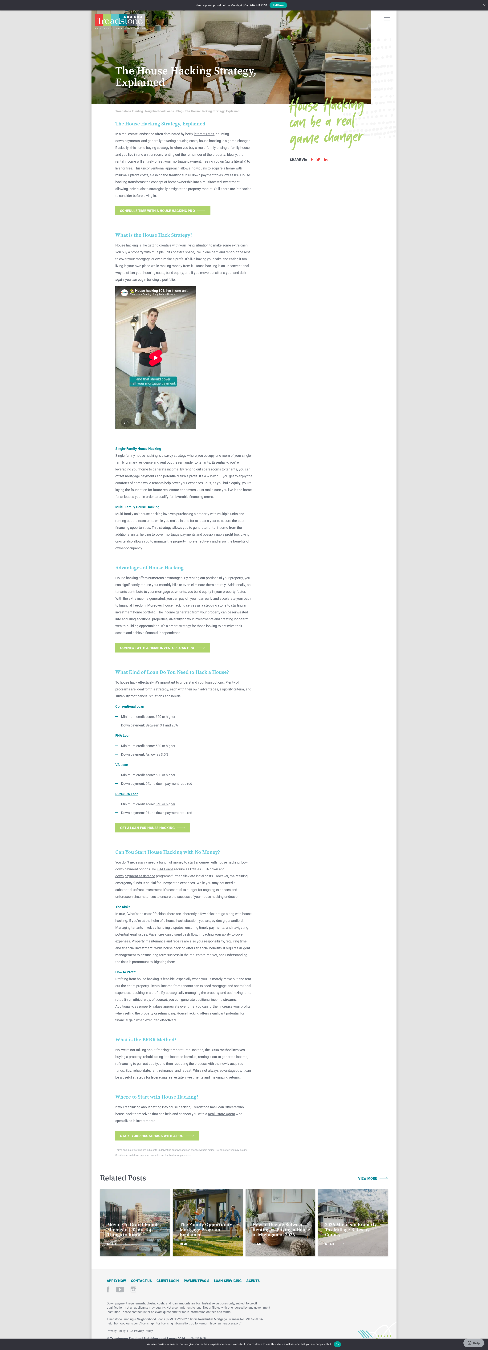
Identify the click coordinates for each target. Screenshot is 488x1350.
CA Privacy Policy (141, 1331)
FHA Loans (165, 869)
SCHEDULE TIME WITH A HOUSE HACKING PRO (157, 210)
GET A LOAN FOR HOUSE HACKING (147, 827)
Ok (337, 1344)
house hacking (210, 140)
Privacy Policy (116, 1331)
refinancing (166, 1013)
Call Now (278, 5)
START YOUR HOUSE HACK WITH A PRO (151, 1135)
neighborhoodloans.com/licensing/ (130, 1323)
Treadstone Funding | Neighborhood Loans (120, 21)
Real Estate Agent (221, 1114)
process (201, 1063)
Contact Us (141, 1280)
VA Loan (121, 764)
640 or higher (165, 804)
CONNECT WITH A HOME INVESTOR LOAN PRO (157, 647)
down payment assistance (135, 876)
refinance (166, 1070)
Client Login (168, 1280)
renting (169, 154)
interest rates (204, 134)
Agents (253, 1280)
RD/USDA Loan (126, 793)
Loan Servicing (228, 1280)
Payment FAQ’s (196, 1280)
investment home (128, 612)
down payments (127, 140)
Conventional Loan (129, 706)
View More (367, 1178)
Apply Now (116, 1280)
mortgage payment (186, 161)
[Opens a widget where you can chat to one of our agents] (473, 1343)
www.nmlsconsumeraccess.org (219, 1323)
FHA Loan (122, 735)
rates (119, 999)
